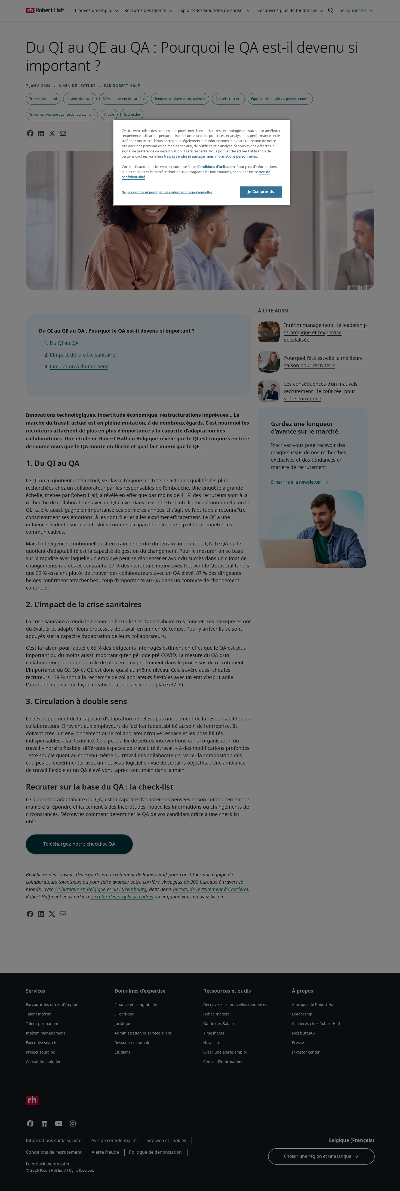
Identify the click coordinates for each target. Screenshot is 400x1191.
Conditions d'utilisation (216, 167)
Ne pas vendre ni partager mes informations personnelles (210, 156)
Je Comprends (261, 192)
